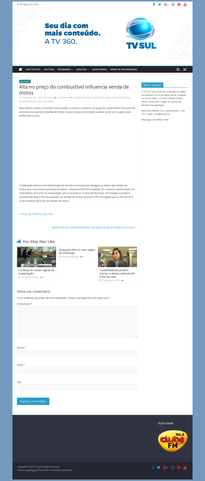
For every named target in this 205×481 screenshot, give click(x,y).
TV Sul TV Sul (47, 97)
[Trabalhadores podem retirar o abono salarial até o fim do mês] (117, 248)
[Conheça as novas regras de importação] (36, 248)
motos (107, 97)
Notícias (49, 69)
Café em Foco (33, 69)
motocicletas (98, 97)
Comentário (24, 304)
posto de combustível (121, 97)
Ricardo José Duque (27, 101)
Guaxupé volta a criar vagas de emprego (77, 251)
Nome (21, 347)
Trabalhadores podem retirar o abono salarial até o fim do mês (116, 273)
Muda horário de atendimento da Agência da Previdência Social (94, 227)
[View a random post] (184, 69)
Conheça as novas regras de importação (36, 271)
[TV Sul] (20, 69)
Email (21, 365)
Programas (64, 69)
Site (19, 382)
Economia (25, 81)
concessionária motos (81, 97)
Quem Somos (99, 69)
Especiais (81, 69)
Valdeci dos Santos (45, 101)
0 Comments (62, 97)
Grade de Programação (123, 69)
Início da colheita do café (35, 214)
